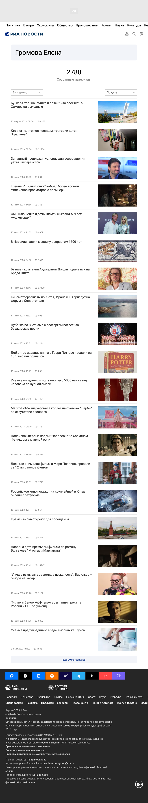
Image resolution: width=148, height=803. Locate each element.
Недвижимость (134, 697)
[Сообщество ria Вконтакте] (38, 676)
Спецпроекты (14, 703)
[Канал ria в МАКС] (11, 676)
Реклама (32, 703)
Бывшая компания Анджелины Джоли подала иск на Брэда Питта (50, 271)
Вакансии (11, 717)
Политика (11, 697)
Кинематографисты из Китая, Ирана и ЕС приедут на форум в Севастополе (50, 298)
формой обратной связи (20, 782)
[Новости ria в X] (92, 676)
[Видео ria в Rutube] (65, 676)
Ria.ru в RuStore (127, 703)
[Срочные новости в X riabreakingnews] (105, 676)
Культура (115, 697)
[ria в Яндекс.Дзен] (25, 676)
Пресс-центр (80, 703)
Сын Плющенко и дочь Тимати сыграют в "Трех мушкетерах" (46, 215)
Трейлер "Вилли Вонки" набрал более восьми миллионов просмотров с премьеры (45, 188)
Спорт (91, 697)
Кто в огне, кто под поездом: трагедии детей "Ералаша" (44, 132)
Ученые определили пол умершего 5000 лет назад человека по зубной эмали (49, 382)
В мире (58, 697)
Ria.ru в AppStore (102, 703)
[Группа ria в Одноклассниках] (51, 676)
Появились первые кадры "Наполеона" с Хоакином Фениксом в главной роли (49, 437)
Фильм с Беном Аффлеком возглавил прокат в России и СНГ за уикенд (46, 604)
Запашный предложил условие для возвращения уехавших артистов (48, 160)
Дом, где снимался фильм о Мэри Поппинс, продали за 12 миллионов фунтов (50, 465)
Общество (27, 697)
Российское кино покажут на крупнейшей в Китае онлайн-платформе (48, 493)
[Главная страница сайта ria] (23, 34)
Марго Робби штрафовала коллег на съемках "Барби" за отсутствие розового (51, 410)
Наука (102, 697)
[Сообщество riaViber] (118, 676)
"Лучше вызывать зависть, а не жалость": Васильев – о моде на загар (51, 576)
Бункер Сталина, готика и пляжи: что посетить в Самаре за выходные (47, 104)
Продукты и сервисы (54, 703)
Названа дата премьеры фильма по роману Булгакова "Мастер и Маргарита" (43, 548)
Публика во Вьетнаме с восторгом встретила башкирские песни (45, 326)
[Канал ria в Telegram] (78, 676)
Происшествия (75, 697)
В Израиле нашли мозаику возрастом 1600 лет (46, 241)
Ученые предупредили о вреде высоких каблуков (48, 630)
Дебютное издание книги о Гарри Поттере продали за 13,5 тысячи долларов (51, 354)
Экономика (43, 697)
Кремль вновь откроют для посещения (40, 519)
